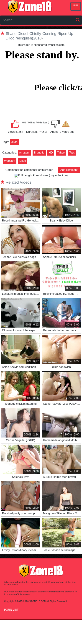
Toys (72, 152)
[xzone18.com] (29, 6)
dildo (14, 142)
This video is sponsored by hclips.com (41, 45)
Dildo (22, 160)
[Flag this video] (66, 123)
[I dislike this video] (55, 123)
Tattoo (61, 152)
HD (51, 152)
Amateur (24, 152)
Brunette (39, 152)
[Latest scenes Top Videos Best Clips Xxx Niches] (75, 6)
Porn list (11, 609)
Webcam (9, 160)
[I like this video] (15, 123)
